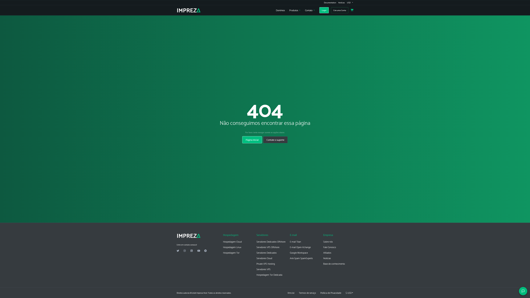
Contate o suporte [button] (275, 140)
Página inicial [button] (252, 140)
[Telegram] (205, 250)
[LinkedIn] (191, 250)
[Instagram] (184, 250)
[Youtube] (198, 250)
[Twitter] (177, 250)
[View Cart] (352, 10)
